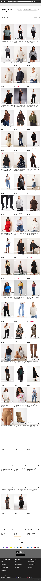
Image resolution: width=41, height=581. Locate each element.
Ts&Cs (35, 579)
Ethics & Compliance (4, 572)
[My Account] (35, 1)
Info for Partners (30, 567)
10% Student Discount (4, 567)
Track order (2, 562)
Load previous (20, 21)
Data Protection (3, 570)
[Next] (38, 9)
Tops (24, 9)
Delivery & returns (3, 564)
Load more (20, 542)
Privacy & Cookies (30, 579)
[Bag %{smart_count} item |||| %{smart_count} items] (39, 1)
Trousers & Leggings (32, 9)
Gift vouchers (30, 562)
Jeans (27, 9)
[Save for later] (12, 39)
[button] (16, 577)
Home (2, 6)
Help (2, 561)
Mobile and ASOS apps (31, 561)
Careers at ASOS (17, 562)
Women (6, 6)
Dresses (20, 9)
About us (16, 561)
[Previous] (17, 9)
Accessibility (38, 579)
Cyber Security (17, 567)
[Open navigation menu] (1, 1)
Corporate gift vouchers (31, 564)
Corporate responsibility (18, 564)
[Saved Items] (37, 1)
